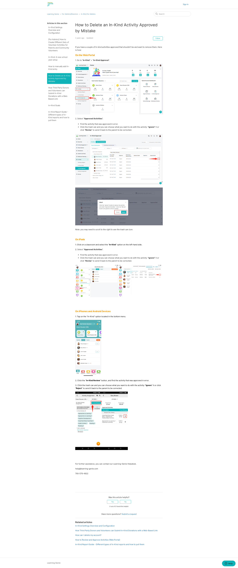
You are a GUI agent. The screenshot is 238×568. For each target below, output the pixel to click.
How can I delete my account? (88, 535)
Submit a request (129, 514)
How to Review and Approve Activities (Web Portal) (97, 540)
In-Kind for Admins (88, 14)
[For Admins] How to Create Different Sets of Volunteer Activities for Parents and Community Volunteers (58, 45)
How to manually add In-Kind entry (58, 67)
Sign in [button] (185, 4)
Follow (158, 38)
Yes (112, 502)
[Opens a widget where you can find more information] (229, 564)
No (125, 502)
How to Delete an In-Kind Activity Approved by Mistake (59, 78)
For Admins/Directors (70, 14)
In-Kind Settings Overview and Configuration (55, 30)
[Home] (50, 5)
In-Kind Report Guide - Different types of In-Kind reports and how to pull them (58, 116)
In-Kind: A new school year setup (57, 58)
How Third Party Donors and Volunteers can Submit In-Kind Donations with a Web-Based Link (58, 93)
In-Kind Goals (54, 105)
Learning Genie (53, 14)
